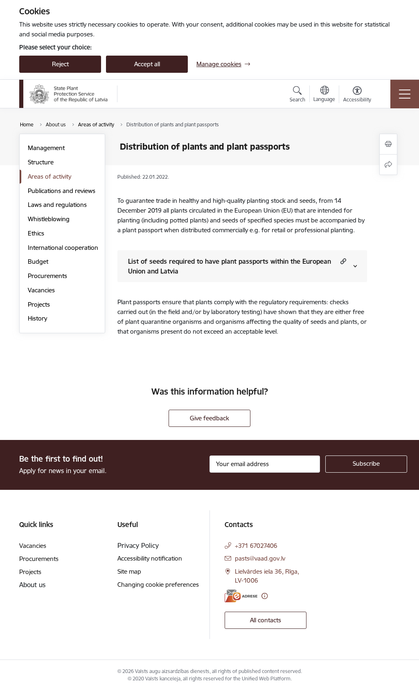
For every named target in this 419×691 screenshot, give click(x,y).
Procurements (47, 276)
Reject (60, 64)
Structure (41, 162)
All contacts (265, 620)
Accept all (147, 64)
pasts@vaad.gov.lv (260, 558)
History (37, 318)
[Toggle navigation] (404, 94)
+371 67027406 (256, 546)
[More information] (264, 596)
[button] (342, 261)
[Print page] (388, 144)
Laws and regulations (57, 205)
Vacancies (41, 290)
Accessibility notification (149, 558)
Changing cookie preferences (158, 584)
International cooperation (63, 247)
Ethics (36, 233)
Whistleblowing (49, 219)
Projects (39, 304)
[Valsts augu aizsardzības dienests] (68, 94)
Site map (129, 571)
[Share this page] (388, 165)
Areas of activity (49, 176)
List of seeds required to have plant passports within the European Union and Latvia (229, 266)
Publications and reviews (61, 191)
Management (46, 148)
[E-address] (241, 596)
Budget (38, 261)
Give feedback (209, 418)
